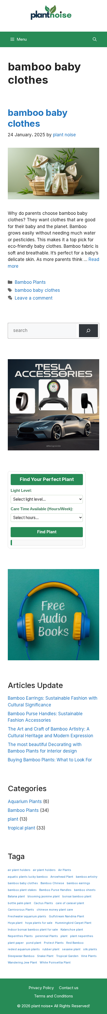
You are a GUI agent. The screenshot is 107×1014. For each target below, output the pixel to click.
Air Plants (64, 870)
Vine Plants (89, 956)
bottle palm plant (19, 903)
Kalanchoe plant (72, 929)
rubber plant (50, 949)
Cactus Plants (43, 903)
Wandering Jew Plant (22, 962)
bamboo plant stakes (22, 890)
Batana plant (16, 896)
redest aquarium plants (24, 949)
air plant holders (19, 870)
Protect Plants (54, 943)
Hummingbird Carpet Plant (73, 923)
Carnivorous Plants (21, 909)
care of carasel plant (70, 903)
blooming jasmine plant (44, 896)
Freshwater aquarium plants (27, 916)
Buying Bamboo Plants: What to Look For (50, 759)
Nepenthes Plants (20, 936)
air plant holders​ (44, 870)
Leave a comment (33, 298)
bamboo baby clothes (38, 118)
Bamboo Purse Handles (55, 890)
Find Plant (47, 531)
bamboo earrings (78, 883)
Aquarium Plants (25, 801)
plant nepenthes (81, 936)
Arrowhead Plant (61, 876)
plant (13, 819)
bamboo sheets (85, 890)
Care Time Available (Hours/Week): (42, 509)
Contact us (68, 987)
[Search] (88, 330)
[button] (95, 39)
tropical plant (21, 828)
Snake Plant (45, 956)
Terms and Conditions (53, 996)
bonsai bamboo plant (76, 896)
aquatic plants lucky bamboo (28, 876)
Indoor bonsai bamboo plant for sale (33, 929)
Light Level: (21, 490)
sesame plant (71, 949)
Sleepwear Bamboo (21, 956)
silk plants (90, 949)
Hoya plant (15, 923)
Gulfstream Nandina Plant (66, 916)
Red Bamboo (75, 943)
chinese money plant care (55, 909)
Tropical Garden (67, 956)
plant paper (16, 943)
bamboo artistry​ (86, 876)
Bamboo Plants (30, 282)
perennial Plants (46, 936)
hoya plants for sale (38, 923)
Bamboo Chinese (52, 883)
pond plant (33, 943)
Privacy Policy (41, 987)
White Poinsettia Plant (55, 962)
